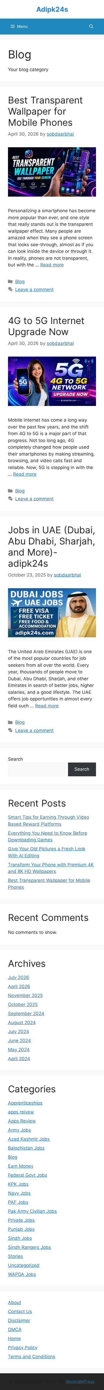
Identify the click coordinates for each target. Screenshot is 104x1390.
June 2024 (19, 1040)
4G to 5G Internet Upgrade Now (46, 326)
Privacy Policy (22, 1347)
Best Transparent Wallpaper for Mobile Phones (45, 111)
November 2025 (25, 995)
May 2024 (19, 1049)
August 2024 (22, 1022)
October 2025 (23, 1004)
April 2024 (19, 1058)
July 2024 (18, 1031)
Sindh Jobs (20, 1238)
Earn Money (20, 1166)
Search (15, 759)
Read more (52, 264)
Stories (15, 1256)
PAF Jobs (18, 1202)
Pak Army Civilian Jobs (32, 1211)
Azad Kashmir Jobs (29, 1139)
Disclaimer (19, 1320)
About (14, 1302)
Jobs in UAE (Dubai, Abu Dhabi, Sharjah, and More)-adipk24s (51, 546)
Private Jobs (21, 1220)
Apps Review (22, 1121)
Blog (20, 281)
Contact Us (20, 1311)
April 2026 (19, 986)
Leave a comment (34, 289)
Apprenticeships (25, 1103)
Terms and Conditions (31, 1356)
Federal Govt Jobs (27, 1175)
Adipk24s (52, 9)
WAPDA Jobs (22, 1274)
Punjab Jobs (21, 1229)
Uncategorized (23, 1265)
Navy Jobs (19, 1193)
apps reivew (21, 1112)
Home (14, 1338)
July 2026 (18, 977)
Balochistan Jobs (26, 1148)
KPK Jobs (18, 1184)
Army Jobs (19, 1130)
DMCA (15, 1329)
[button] (91, 26)
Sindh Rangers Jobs (29, 1247)
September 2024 (26, 1013)
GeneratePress (80, 1381)
